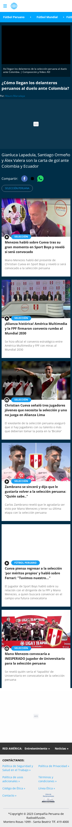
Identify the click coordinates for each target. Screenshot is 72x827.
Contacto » (9, 795)
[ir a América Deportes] (14, 6)
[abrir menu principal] (5, 6)
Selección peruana (17, 188)
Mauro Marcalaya (15, 96)
